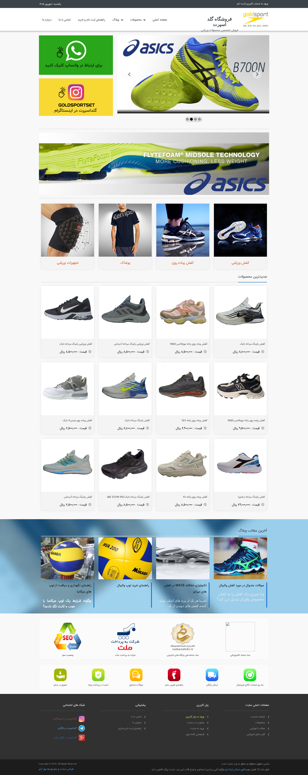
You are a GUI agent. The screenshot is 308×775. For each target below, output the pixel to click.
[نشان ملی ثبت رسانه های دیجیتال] (182, 651)
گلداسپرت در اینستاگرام (64, 719)
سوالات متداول (136, 685)
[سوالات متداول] (136, 680)
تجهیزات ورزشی (68, 263)
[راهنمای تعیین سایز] (174, 680)
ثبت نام (241, 4)
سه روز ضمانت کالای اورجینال (250, 685)
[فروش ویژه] (154, 163)
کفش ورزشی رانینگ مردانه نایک (76, 344)
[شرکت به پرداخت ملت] (125, 651)
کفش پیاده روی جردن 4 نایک (77, 420)
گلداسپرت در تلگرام (67, 728)
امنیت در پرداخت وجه (98, 685)
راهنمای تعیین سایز (174, 685)
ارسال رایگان (212, 685)
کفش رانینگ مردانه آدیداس (78, 497)
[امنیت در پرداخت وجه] (98, 680)
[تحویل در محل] (60, 680)
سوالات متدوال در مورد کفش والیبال (198, 585)
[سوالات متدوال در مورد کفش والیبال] (197, 579)
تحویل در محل (60, 685)
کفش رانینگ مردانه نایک (252, 344)
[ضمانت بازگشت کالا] (250, 680)
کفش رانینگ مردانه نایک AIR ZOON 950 (128, 497)
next (257, 74)
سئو (55, 769)
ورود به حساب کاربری (257, 4)
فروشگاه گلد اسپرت (219, 21)
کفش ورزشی (240, 263)
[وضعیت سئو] (67, 651)
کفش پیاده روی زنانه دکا (195, 497)
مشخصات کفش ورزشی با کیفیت (257, 585)
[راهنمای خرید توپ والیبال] (81, 579)
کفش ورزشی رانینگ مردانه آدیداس (132, 344)
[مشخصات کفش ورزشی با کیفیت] (254, 579)
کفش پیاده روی (183, 263)
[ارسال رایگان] (212, 680)
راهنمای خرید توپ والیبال (89, 585)
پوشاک (125, 263)
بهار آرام (43, 769)
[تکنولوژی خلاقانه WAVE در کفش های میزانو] (139, 579)
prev (130, 74)
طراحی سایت (67, 769)
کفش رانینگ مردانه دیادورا (251, 497)
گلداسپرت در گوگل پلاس (64, 738)
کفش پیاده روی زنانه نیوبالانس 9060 (188, 344)
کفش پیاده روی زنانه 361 (194, 420)
